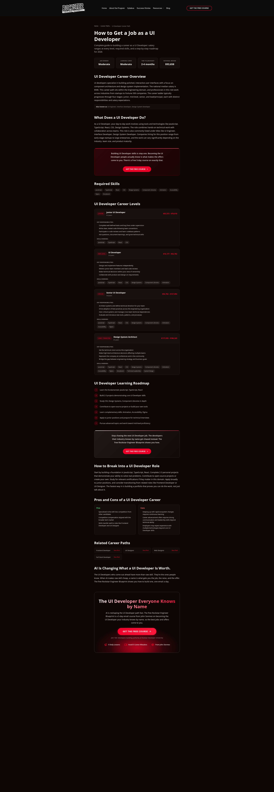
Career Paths (105, 26)
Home (96, 26)
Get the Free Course (136, 169)
